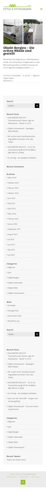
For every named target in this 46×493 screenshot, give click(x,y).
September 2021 (14, 229)
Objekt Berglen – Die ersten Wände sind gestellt (18, 50)
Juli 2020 (11, 255)
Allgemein (36, 75)
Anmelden (12, 305)
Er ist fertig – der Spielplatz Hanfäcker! (22, 158)
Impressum (35, 477)
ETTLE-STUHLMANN (13, 75)
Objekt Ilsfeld (13, 288)
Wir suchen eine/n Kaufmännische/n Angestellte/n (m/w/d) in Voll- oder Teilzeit (21, 139)
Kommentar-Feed (14, 316)
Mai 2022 (11, 203)
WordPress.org (13, 321)
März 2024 (12, 177)
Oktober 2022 (13, 193)
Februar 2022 (13, 219)
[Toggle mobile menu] (41, 9)
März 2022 (12, 214)
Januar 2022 (12, 224)
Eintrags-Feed (13, 310)
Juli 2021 (11, 239)
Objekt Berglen (8, 78)
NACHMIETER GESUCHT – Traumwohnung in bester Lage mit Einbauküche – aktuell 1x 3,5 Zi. (21, 120)
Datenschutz (24, 477)
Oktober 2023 (13, 183)
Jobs (9, 272)
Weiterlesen (7, 81)
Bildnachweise (12, 477)
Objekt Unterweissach (16, 293)
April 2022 (12, 208)
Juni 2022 (11, 198)
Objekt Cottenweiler (15, 283)
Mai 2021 (11, 250)
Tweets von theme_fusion (16, 460)
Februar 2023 (13, 188)
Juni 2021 (11, 244)
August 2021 (13, 234)
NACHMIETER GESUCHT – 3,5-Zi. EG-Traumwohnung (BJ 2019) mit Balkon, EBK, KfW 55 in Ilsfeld (22, 150)
